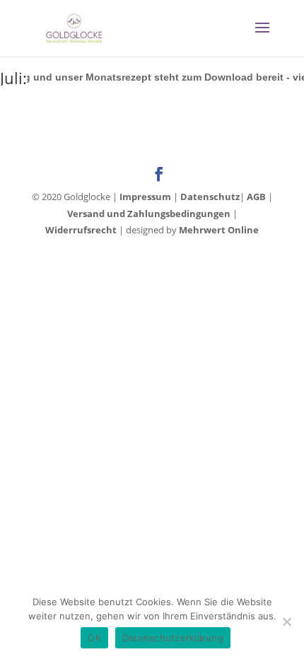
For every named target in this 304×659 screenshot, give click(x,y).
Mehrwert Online (219, 229)
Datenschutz (210, 196)
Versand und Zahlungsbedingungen (148, 213)
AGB (256, 196)
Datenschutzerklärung (172, 637)
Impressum (145, 196)
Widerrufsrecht (81, 229)
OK (94, 637)
